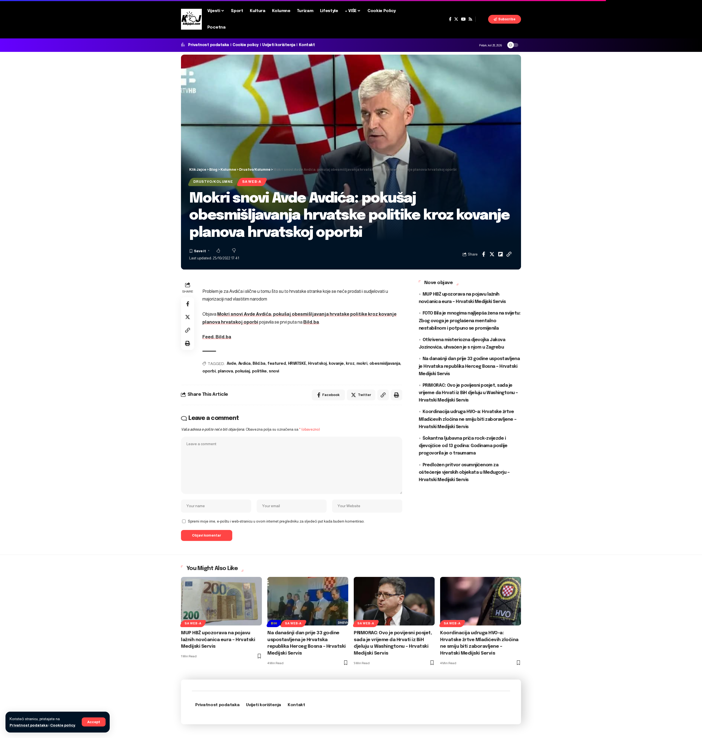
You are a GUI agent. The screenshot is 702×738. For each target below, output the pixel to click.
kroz (350, 364)
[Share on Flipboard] (500, 254)
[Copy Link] (509, 254)
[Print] (187, 343)
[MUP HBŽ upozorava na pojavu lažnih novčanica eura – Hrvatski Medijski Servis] (221, 601)
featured (276, 364)
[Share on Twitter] (492, 254)
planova (225, 371)
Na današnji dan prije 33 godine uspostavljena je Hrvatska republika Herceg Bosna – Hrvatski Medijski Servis (469, 366)
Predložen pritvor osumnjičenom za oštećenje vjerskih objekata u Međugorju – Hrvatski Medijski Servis (464, 472)
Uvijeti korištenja (278, 45)
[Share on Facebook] (483, 254)
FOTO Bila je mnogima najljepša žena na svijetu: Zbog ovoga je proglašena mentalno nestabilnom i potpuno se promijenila (470, 320)
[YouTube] (463, 19)
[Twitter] (456, 19)
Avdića (244, 364)
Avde (231, 364)
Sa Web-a (251, 182)
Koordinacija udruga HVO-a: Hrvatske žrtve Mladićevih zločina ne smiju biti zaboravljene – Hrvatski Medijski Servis (468, 419)
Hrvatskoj (317, 364)
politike (259, 371)
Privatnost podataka (29, 725)
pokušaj (242, 371)
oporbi (209, 371)
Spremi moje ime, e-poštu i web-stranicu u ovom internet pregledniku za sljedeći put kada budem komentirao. (276, 521)
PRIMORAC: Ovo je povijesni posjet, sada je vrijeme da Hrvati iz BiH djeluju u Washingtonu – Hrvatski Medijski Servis (468, 393)
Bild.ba (311, 322)
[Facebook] (450, 19)
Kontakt (307, 45)
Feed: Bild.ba (216, 336)
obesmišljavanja (384, 364)
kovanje (336, 364)
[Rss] (470, 19)
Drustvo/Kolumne (213, 182)
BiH (274, 623)
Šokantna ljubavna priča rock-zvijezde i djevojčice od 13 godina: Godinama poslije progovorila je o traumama (463, 446)
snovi (274, 371)
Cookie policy (62, 725)
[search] (482, 19)
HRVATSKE (297, 364)
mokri (361, 364)
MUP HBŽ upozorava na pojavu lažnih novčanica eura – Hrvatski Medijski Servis (218, 640)
